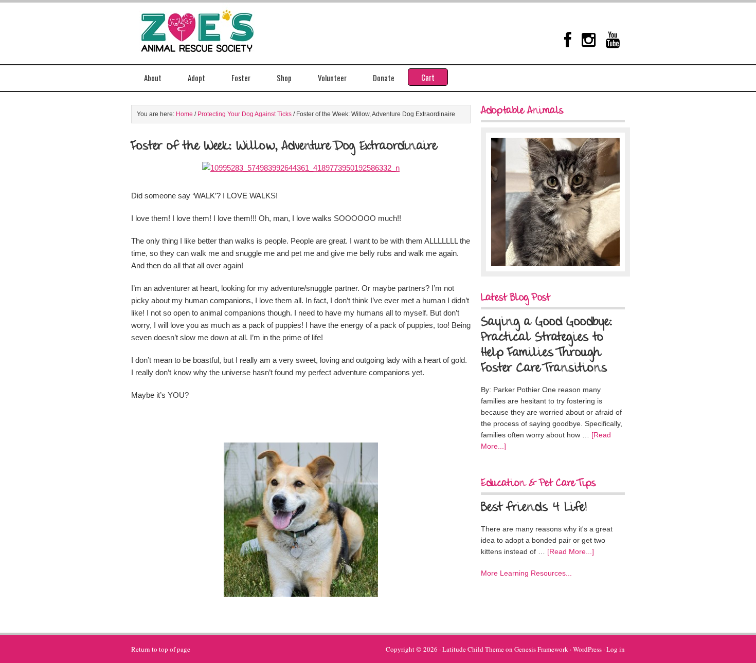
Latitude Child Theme (473, 649)
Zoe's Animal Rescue (208, 28)
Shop (284, 77)
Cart (428, 77)
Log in (615, 649)
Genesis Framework (541, 649)
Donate (383, 77)
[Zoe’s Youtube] (613, 39)
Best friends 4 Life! (534, 508)
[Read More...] (570, 551)
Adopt (196, 77)
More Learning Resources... (526, 573)
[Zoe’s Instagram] (589, 39)
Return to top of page (160, 649)
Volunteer (332, 77)
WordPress (587, 649)
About (152, 77)
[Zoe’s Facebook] (568, 39)
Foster (240, 77)
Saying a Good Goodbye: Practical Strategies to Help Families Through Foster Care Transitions (547, 345)
